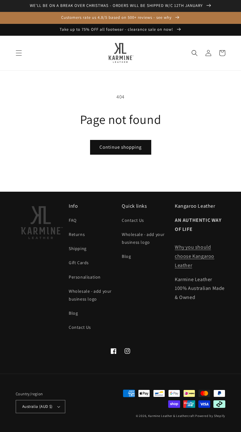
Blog (73, 313)
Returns (77, 234)
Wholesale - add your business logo (90, 295)
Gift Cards (79, 262)
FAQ (73, 220)
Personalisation (85, 277)
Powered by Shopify (210, 416)
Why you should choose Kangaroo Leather (194, 256)
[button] (19, 53)
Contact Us (80, 327)
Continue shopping (120, 147)
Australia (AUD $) (37, 406)
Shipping (78, 248)
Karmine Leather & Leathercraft (171, 416)
